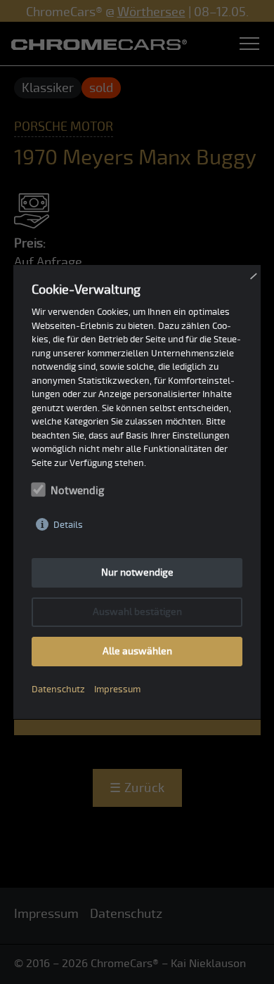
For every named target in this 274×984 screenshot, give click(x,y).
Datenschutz (58, 689)
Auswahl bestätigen (137, 612)
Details (68, 524)
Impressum (117, 689)
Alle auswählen (137, 651)
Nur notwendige (137, 572)
